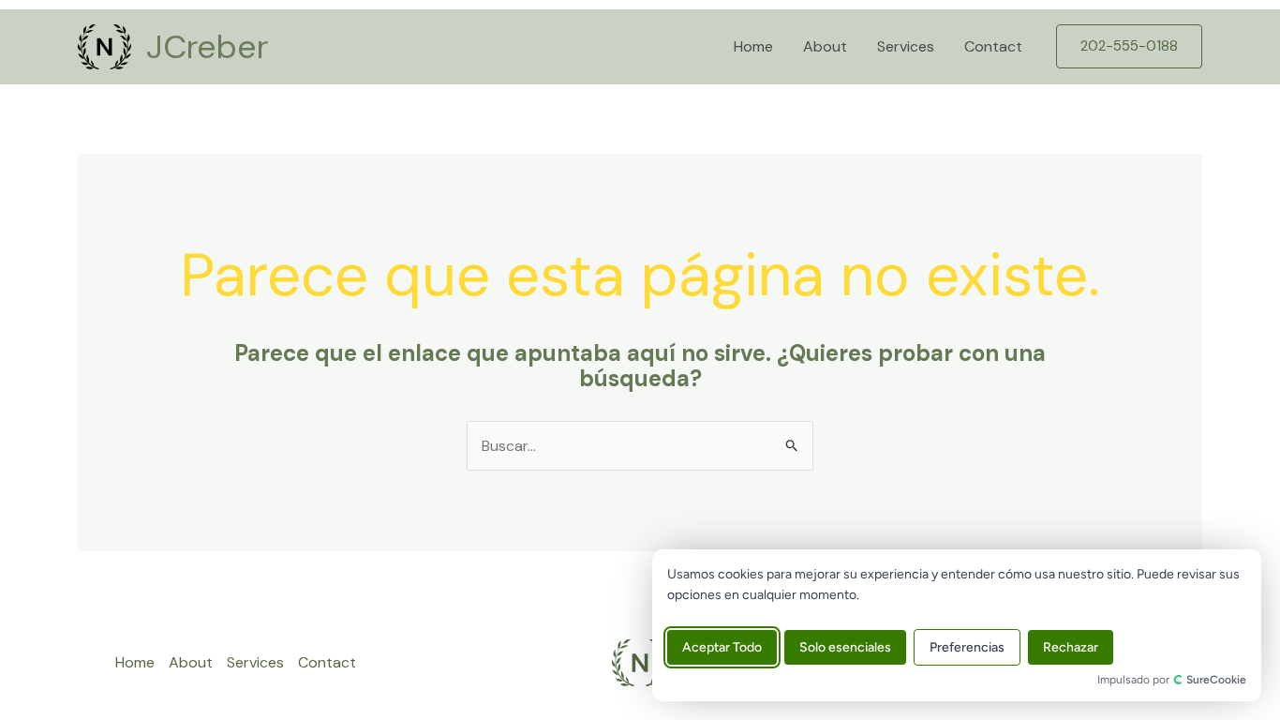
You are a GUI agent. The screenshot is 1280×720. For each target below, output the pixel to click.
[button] (1129, 46)
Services (905, 46)
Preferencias (967, 647)
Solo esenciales (845, 647)
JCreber (207, 46)
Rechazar (1070, 647)
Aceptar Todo (722, 647)
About (825, 46)
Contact (993, 46)
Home (753, 46)
